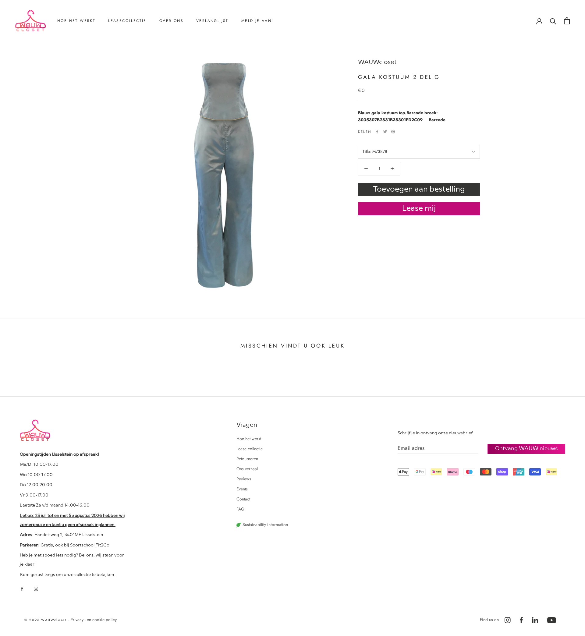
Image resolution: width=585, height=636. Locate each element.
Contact (174, 72)
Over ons (171, 20)
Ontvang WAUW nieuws (526, 447)
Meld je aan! (257, 20)
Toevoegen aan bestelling (419, 188)
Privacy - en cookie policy (93, 620)
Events (242, 489)
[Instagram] (36, 588)
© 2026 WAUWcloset (46, 619)
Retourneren (76, 52)
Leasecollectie (127, 20)
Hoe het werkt (76, 20)
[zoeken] (553, 21)
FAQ (240, 509)
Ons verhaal (178, 52)
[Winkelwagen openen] (567, 20)
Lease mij (419, 208)
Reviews (174, 62)
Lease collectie (249, 449)
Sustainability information (264, 524)
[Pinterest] (393, 131)
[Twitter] (385, 131)
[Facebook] (377, 131)
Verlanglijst (212, 20)
